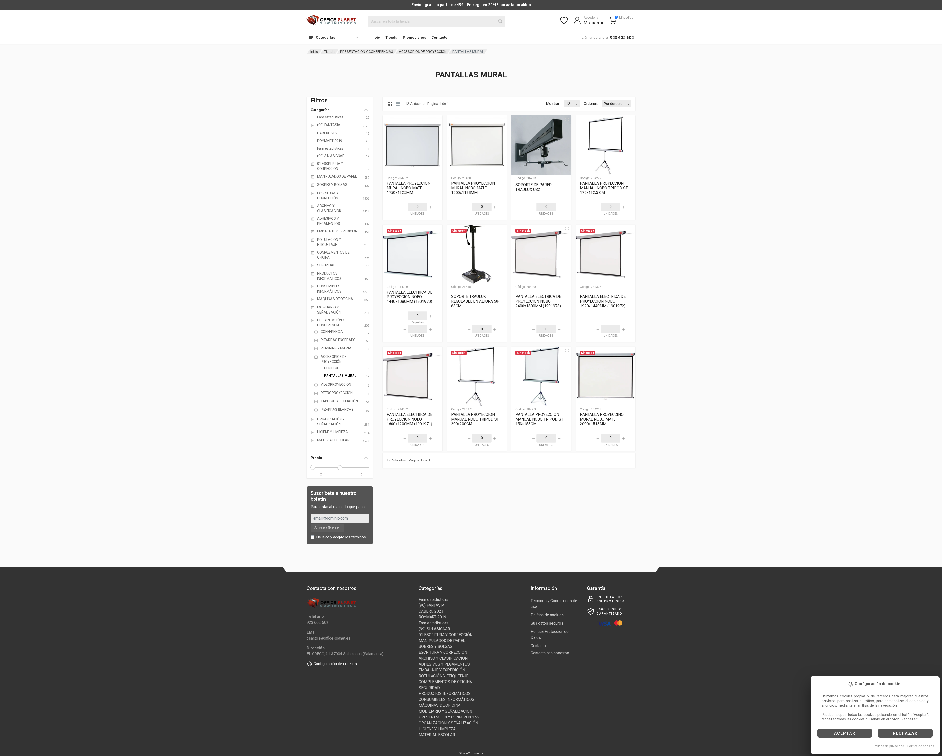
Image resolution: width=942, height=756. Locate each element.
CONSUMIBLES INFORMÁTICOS (446, 699)
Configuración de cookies (335, 663)
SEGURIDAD (429, 687)
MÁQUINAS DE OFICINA (439, 705)
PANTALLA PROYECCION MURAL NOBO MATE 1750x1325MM (408, 188)
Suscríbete (327, 528)
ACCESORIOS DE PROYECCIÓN (422, 52)
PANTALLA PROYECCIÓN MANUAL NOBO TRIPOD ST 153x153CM (539, 419)
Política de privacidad (889, 746)
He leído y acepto (341, 537)
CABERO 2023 (431, 611)
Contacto (439, 37)
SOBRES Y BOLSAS (435, 646)
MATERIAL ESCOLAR (437, 734)
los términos (355, 537)
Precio (316, 458)
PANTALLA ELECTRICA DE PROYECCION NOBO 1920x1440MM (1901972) (603, 301)
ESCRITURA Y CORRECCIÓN (443, 652)
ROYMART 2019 (432, 617)
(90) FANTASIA (431, 605)
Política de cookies (920, 746)
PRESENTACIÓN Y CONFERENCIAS (366, 52)
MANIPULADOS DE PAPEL (442, 640)
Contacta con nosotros (550, 653)
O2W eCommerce (471, 753)
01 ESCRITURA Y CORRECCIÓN (445, 634)
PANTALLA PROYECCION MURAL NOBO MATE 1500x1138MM (473, 188)
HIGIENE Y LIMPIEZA (437, 729)
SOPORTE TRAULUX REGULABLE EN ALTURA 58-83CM (475, 301)
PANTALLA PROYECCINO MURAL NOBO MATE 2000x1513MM (602, 419)
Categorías (320, 110)
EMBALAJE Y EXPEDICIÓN (442, 670)
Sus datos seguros (547, 623)
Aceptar (844, 733)
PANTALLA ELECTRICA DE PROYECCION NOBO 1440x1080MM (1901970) (409, 297)
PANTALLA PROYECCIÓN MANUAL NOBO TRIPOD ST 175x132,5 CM (604, 188)
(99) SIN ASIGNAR (434, 629)
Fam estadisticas (433, 599)
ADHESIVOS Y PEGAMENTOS (444, 664)
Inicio (375, 37)
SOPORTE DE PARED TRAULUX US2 (533, 187)
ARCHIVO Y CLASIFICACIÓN (443, 658)
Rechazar (905, 733)
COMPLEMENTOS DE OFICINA (445, 681)
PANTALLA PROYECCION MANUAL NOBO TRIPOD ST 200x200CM (475, 419)
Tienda (391, 37)
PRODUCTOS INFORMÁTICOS (445, 693)
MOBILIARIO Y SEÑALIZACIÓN (445, 711)
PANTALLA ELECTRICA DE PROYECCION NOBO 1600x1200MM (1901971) (409, 419)
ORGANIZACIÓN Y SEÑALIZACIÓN (448, 723)
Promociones (414, 37)
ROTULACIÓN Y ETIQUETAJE (443, 676)
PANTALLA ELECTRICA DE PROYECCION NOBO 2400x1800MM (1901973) (538, 301)
